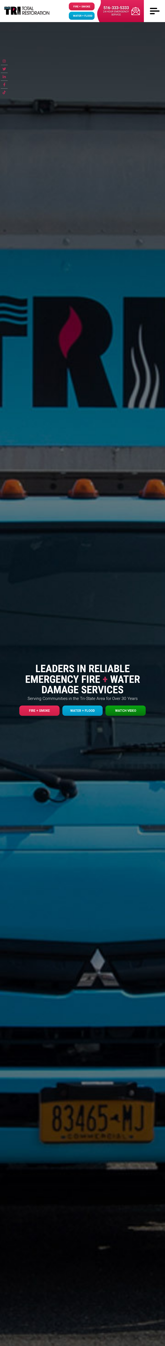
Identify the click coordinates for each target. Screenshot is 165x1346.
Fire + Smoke (81, 6)
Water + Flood (82, 15)
